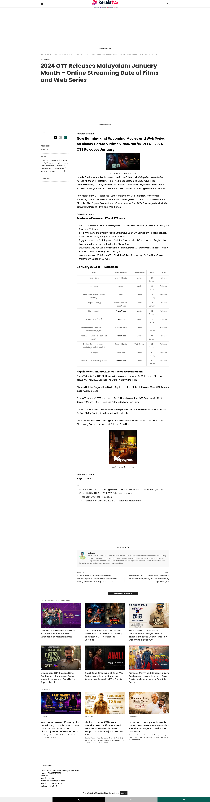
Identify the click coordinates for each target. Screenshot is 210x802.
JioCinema (48, 163)
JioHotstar (61, 163)
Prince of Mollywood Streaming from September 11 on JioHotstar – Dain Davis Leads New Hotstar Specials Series (149, 677)
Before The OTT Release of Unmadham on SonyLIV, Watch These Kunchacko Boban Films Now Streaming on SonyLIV (148, 635)
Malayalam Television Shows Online (55, 54)
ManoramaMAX (47, 165)
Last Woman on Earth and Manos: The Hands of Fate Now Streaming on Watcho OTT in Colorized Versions (103, 635)
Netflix (60, 165)
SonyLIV (44, 171)
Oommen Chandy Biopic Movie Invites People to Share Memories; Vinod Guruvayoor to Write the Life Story (149, 727)
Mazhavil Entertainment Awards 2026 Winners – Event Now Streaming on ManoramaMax (58, 633)
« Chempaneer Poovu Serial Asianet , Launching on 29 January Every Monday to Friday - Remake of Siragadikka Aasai (97, 578)
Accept (123, 793)
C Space (44, 160)
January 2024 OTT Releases (97, 496)
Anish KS (91, 553)
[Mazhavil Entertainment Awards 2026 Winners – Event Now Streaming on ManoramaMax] (61, 615)
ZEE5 (63, 171)
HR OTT (55, 160)
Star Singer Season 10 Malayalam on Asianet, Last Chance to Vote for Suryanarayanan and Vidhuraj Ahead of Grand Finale (61, 727)
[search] (168, 4)
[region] (105, 28)
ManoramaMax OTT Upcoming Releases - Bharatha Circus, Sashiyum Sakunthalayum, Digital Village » (148, 578)
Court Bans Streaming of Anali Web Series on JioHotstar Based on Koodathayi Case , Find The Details (104, 676)
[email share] (60, 137)
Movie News (89, 717)
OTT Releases (76, 54)
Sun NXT (54, 171)
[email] (131, 799)
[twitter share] (55, 137)
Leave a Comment (123, 593)
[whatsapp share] (65, 137)
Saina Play (59, 168)
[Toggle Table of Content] (78, 485)
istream (64, 160)
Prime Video (121, 311)
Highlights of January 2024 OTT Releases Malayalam (112, 500)
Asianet (44, 717)
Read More (114, 793)
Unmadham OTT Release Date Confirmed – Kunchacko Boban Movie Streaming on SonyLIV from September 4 (59, 677)
